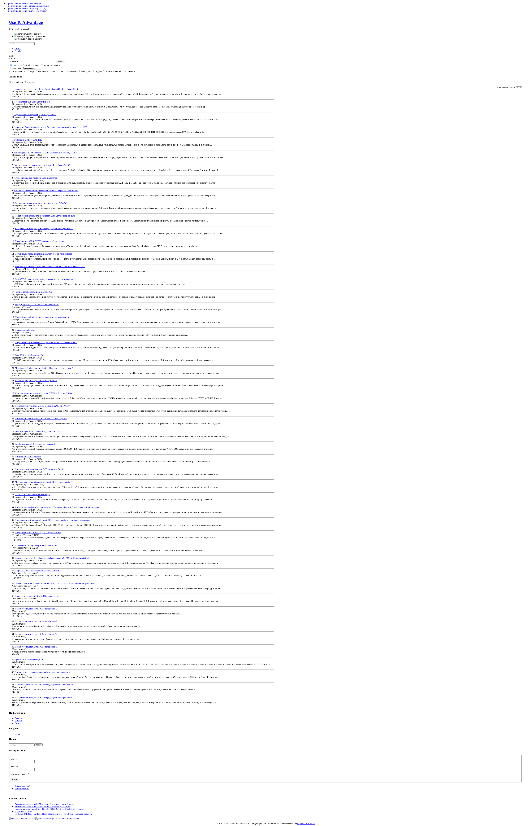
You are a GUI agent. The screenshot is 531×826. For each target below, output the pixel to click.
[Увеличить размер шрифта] (28, 34)
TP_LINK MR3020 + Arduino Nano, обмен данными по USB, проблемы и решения (53, 814)
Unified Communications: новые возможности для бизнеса (42, 317)
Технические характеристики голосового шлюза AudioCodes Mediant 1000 (50, 266)
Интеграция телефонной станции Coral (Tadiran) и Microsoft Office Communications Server (57, 507)
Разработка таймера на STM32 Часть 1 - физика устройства (42, 806)
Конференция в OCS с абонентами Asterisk (35, 444)
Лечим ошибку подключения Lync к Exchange (35, 178)
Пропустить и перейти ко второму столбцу (27, 11)
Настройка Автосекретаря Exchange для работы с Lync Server (44, 228)
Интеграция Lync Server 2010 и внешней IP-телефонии (41, 418)
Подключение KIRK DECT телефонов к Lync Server (39, 241)
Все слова (17, 65)
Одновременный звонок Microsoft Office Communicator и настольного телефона (52, 520)
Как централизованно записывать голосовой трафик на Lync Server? (46, 190)
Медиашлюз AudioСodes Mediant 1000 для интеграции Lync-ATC (45, 368)
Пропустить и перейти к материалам (24, 3)
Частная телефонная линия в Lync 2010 (33, 292)
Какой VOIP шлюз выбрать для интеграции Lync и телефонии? (45, 279)
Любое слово (32, 65)
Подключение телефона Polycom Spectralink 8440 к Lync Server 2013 (46, 89)
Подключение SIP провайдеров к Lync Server (35, 114)
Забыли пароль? (22, 786)
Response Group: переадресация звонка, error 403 (38, 570)
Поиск (60, 61)
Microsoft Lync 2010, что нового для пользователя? (39, 431)
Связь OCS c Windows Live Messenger (32, 494)
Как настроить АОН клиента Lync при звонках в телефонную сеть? (46, 152)
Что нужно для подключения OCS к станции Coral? (39, 469)
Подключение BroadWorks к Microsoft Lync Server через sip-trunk (45, 216)
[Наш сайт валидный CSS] (22, 818)
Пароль (14, 766)
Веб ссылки (58, 71)
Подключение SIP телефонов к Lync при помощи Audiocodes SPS (46, 342)
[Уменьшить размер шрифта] (28, 39)
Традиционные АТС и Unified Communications (36, 304)
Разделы (98, 71)
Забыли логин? (22, 788)
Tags (32, 71)
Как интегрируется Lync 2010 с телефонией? (36, 380)
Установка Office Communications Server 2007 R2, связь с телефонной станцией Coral (55, 583)
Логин (14, 759)
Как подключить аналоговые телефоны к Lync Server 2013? (42, 165)
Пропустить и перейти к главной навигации (28, 6)
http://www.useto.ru (306, 823)
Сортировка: (15, 68)
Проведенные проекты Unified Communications (37, 596)
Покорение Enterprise (25, 330)
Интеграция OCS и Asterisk (28, 456)
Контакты (72, 71)
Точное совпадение (51, 65)
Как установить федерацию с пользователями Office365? (41, 203)
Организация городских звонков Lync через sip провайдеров (43, 254)
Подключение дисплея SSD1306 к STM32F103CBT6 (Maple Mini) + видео (49, 809)
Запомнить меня (19, 774)
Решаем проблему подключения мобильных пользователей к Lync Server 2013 (50, 127)
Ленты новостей (114, 71)
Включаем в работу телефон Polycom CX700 (36, 545)
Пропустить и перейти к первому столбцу (26, 8)
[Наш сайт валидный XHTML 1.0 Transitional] (57, 818)
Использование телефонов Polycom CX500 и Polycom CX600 (43, 393)
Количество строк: (506, 87)
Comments (130, 71)
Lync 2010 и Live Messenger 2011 (30, 355)
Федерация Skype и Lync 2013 (28, 140)
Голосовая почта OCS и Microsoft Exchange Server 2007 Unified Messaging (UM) (52, 558)
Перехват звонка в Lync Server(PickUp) (32, 102)
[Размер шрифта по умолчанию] (30, 36)
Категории (85, 71)
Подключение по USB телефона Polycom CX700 (38, 532)
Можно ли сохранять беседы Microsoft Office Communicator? (43, 482)
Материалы (43, 71)
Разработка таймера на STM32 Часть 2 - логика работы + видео (44, 804)
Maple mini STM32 (23, 811)
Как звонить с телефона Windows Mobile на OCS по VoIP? (42, 406)
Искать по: (14, 61)
